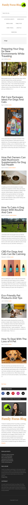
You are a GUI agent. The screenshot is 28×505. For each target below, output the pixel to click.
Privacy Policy (4, 477)
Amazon (3, 443)
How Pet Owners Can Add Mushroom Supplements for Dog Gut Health (13, 161)
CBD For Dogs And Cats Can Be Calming (13, 252)
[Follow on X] (8, 393)
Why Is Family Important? (6, 457)
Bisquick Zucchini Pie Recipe (7, 460)
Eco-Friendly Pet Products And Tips (11, 296)
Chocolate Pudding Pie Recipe (7, 454)
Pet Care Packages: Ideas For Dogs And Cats (12, 99)
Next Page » (3, 384)
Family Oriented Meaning (6, 462)
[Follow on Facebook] (3, 393)
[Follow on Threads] (23, 393)
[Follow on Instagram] (18, 393)
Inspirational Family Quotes (7, 459)
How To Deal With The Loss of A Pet (14, 340)
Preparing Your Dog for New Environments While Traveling (12, 52)
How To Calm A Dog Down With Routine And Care (12, 210)
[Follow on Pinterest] (13, 393)
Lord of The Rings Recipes (6, 456)
